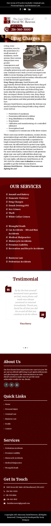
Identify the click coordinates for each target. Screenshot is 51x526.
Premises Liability (18, 245)
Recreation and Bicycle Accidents (26, 248)
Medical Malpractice (20, 237)
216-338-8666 (11, 495)
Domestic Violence (18, 198)
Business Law (16, 258)
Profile (8, 424)
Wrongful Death (17, 226)
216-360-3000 (21, 29)
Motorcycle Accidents (20, 241)
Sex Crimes (15, 209)
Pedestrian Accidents (20, 261)
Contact (8, 429)
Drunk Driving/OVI (19, 205)
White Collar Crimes (19, 216)
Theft (11, 213)
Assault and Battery (19, 194)
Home (7, 404)
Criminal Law (10, 414)
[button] (24, 348)
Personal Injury (11, 409)
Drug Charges (16, 202)
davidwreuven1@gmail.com (18, 503)
